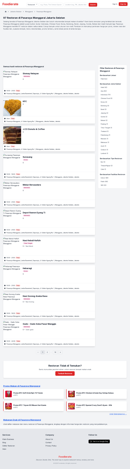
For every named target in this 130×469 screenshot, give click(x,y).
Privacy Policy (51, 446)
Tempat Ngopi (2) (107, 165)
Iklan (4, 449)
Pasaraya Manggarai (44, 11)
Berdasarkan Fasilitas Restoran (112, 174)
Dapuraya (104, 79)
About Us (49, 439)
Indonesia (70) (106, 95)
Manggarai (29, 11)
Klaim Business (8, 439)
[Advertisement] (65, 47)
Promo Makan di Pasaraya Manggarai (21, 386)
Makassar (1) (105, 142)
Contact (48, 442)
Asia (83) (104, 91)
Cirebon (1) (104, 150)
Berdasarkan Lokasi (108, 75)
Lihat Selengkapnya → (118, 414)
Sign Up (123, 4)
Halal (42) (104, 87)
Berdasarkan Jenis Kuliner (110, 84)
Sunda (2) (104, 117)
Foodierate (10, 4)
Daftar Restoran (8, 446)
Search (93, 5)
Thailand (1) (105, 131)
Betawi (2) (104, 120)
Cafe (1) (103, 169)
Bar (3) (103, 162)
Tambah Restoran (65, 373)
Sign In (115, 4)
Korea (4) (104, 102)
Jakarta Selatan (16, 11)
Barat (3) (104, 109)
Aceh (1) (103, 146)
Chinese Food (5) (106, 98)
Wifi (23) (103, 185)
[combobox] (51, 5)
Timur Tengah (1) (106, 128)
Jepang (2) (104, 113)
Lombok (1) (104, 153)
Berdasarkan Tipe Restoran (111, 158)
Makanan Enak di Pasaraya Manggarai (22, 420)
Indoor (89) (104, 178)
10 (55, 352)
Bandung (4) (105, 106)
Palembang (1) (105, 135)
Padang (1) (104, 124)
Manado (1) (104, 139)
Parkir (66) (104, 181)
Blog (4, 442)
